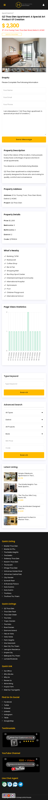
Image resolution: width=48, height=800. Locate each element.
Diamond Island (10, 630)
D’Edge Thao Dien (11, 568)
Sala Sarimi (8, 590)
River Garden (9, 627)
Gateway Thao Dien (11, 558)
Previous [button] (6, 53)
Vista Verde (8, 637)
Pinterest (7, 708)
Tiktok (6, 718)
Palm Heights (9, 640)
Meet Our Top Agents (12, 690)
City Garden (8, 577)
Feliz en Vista (9, 634)
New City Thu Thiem (11, 646)
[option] (24, 52)
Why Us (7, 677)
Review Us (8, 680)
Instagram (8, 714)
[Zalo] (15, 784)
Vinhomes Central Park (13, 574)
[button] (5, 795)
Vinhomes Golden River (13, 571)
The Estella (8, 555)
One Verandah (9, 643)
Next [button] (41, 53)
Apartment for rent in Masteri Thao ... (27, 518)
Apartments (7, 13)
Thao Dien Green (10, 615)
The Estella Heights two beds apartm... (27, 485)
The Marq (7, 593)
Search (24, 392)
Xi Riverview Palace (11, 584)
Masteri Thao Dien (11, 546)
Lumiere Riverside (10, 659)
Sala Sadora (9, 587)
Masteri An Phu (9, 549)
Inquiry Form (9, 687)
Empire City (8, 652)
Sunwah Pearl (9, 580)
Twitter (6, 705)
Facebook (8, 702)
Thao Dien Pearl (10, 611)
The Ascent (8, 565)
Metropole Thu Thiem (12, 656)
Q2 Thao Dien (16, 203)
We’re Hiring (8, 683)
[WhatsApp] (4, 784)
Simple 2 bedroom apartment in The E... (26, 474)
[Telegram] (20, 784)
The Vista (7, 618)
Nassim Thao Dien (11, 562)
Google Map (9, 721)
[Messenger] (10, 784)
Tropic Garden (9, 621)
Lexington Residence (12, 649)
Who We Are (8, 674)
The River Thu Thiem (11, 596)
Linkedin (7, 711)
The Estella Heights (11, 552)
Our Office (8, 671)
